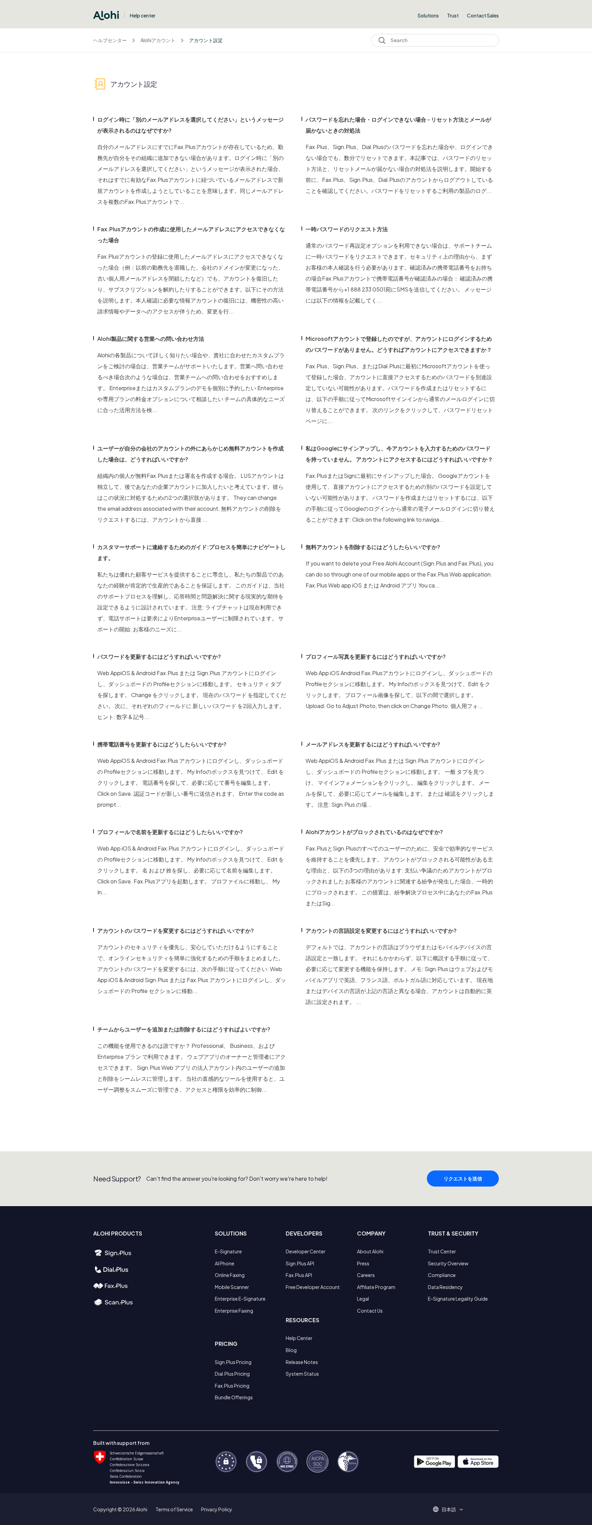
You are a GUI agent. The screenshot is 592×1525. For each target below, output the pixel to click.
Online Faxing (230, 1275)
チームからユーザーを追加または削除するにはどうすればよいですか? (183, 1029)
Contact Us (370, 1310)
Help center (143, 15)
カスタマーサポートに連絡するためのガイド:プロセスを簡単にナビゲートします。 (191, 552)
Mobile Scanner (232, 1287)
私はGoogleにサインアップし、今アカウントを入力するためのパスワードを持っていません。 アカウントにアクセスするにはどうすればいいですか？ (399, 454)
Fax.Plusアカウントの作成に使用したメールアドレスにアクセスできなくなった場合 (191, 234)
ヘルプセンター (110, 40)
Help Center (299, 1338)
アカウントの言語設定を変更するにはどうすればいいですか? (381, 930)
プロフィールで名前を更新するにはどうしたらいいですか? (170, 831)
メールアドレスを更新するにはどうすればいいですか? (373, 744)
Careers (366, 1275)
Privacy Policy (216, 1509)
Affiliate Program (376, 1287)
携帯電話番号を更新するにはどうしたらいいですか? (161, 744)
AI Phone (224, 1263)
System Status (302, 1374)
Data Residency (445, 1287)
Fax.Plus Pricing (232, 1386)
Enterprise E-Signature (240, 1298)
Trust (453, 15)
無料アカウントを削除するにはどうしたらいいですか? (373, 546)
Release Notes (302, 1362)
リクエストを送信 (463, 1178)
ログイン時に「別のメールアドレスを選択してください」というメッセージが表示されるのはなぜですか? (190, 125)
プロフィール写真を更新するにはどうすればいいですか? (376, 656)
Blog (291, 1350)
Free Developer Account (313, 1287)
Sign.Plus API (300, 1263)
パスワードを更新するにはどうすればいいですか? (159, 656)
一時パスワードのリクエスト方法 (347, 229)
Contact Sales (483, 15)
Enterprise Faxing (234, 1310)
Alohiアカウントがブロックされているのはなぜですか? (374, 831)
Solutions (428, 15)
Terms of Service (174, 1509)
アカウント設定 (206, 40)
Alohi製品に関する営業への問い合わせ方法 (150, 338)
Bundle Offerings (234, 1397)
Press (363, 1263)
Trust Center (442, 1251)
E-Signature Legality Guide (458, 1298)
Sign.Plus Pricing (233, 1362)
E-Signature (228, 1251)
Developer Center (305, 1251)
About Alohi (370, 1251)
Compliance (442, 1275)
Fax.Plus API (299, 1275)
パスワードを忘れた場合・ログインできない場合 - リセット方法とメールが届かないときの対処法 (398, 125)
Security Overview (448, 1263)
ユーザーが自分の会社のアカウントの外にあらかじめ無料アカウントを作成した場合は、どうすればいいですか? (190, 454)
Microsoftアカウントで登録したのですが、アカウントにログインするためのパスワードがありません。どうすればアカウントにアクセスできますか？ (399, 344)
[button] (451, 1509)
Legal (363, 1298)
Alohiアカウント (157, 40)
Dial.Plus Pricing (232, 1374)
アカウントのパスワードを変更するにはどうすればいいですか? (175, 930)
